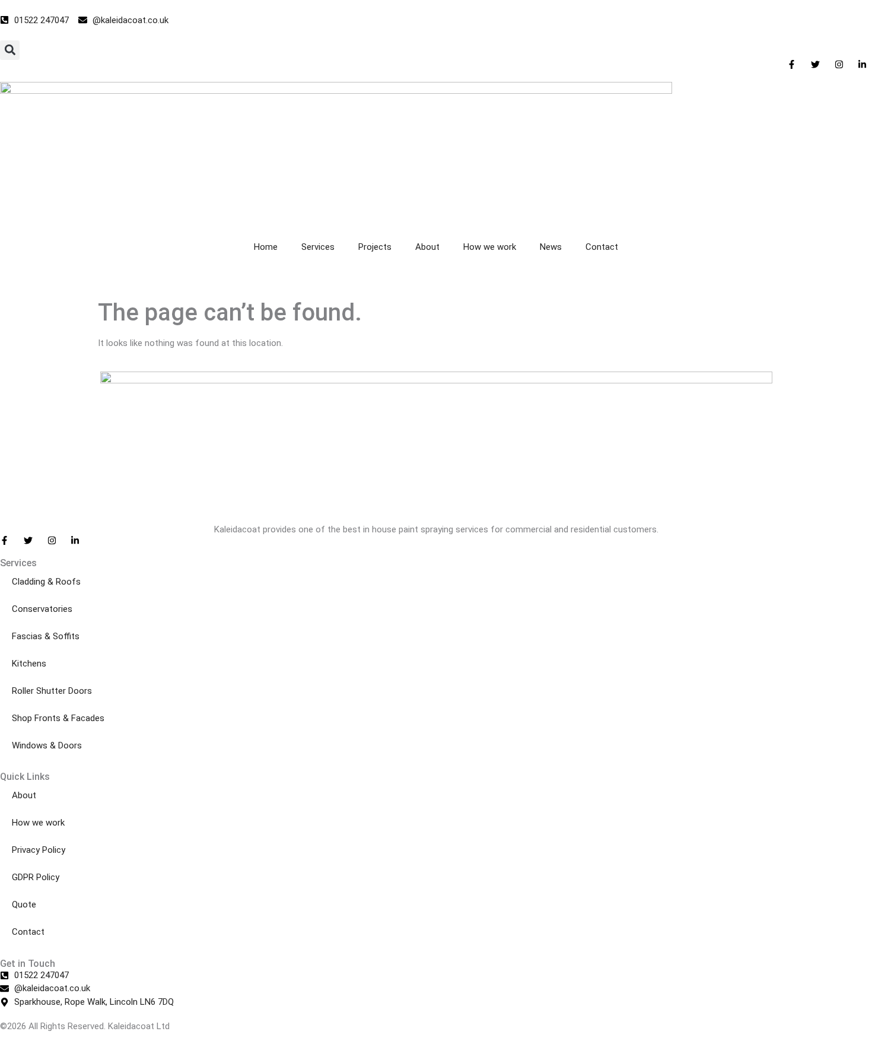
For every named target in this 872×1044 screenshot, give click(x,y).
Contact (601, 247)
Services (318, 247)
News (551, 247)
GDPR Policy (35, 877)
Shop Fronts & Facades (58, 718)
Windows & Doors (47, 745)
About (427, 247)
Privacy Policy (38, 850)
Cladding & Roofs (46, 581)
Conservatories (42, 609)
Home (266, 247)
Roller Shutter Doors (52, 691)
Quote (24, 904)
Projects (375, 247)
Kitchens (29, 663)
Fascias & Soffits (45, 636)
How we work (489, 247)
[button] (10, 50)
